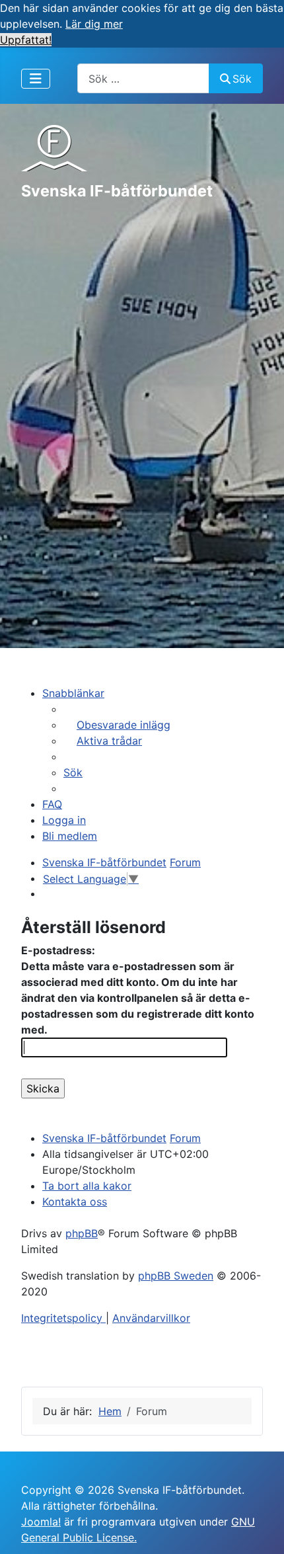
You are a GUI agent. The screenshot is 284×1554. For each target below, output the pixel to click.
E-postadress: (58, 950)
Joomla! (41, 1521)
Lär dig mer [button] (94, 23)
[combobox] (143, 78)
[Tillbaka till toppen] (260, 1529)
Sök (242, 78)
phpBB (81, 1233)
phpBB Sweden (175, 1275)
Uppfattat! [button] (26, 39)
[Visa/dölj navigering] (35, 79)
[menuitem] (116, 724)
